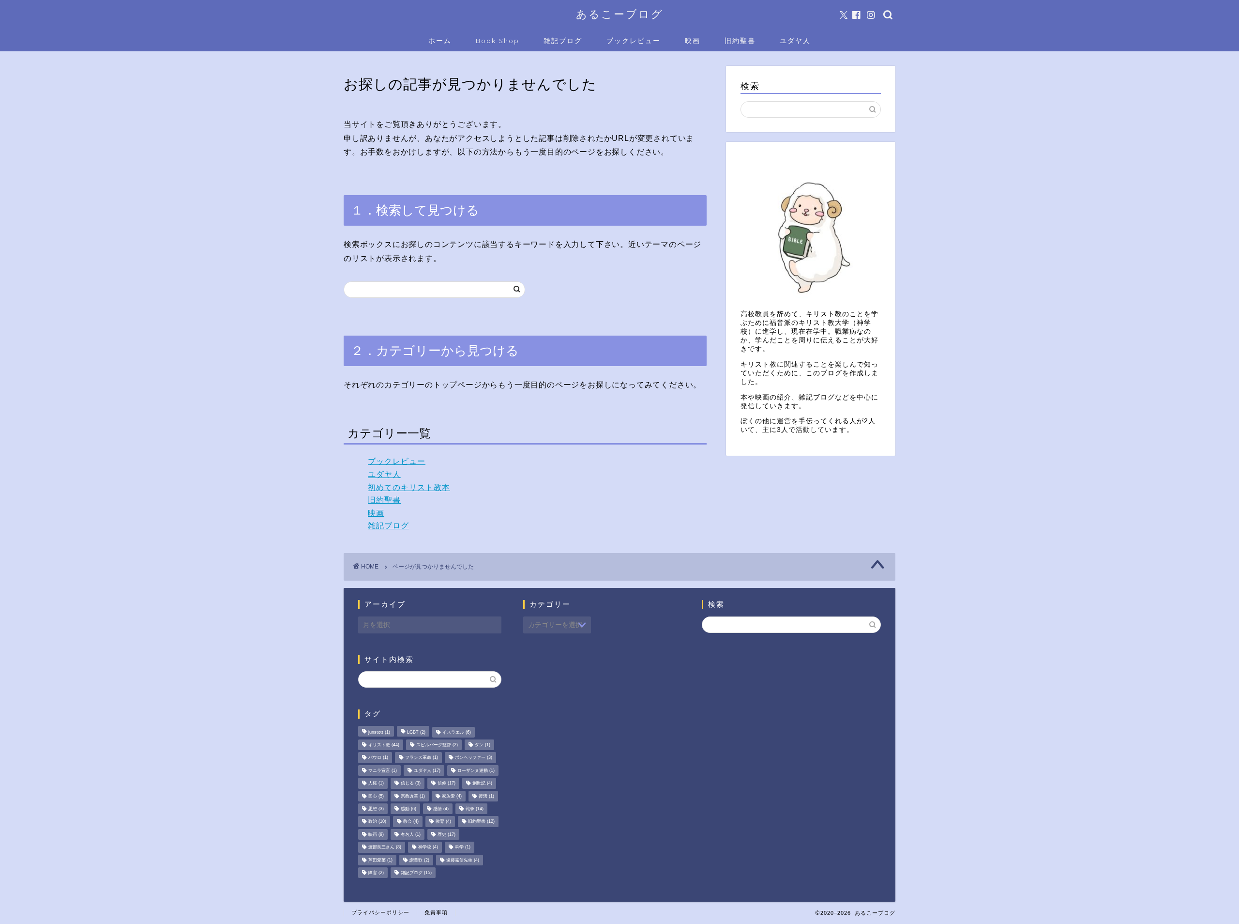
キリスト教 (383, 744)
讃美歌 (419, 860)
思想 (376, 808)
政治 (377, 821)
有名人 (411, 834)
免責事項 (436, 912)
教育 (443, 821)
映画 (692, 40)
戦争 (475, 808)
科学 (462, 847)
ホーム (440, 40)
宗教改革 (413, 796)
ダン (482, 744)
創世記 (482, 783)
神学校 (428, 847)
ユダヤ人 (795, 40)
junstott (379, 732)
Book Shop (497, 40)
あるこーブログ (620, 13)
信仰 (446, 783)
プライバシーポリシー (380, 912)
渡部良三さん (384, 847)
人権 (376, 783)
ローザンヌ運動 (476, 770)
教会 (411, 821)
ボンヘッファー (473, 757)
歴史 (446, 834)
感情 (441, 808)
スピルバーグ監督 (437, 744)
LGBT (416, 732)
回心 (376, 796)
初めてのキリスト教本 (409, 487)
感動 (408, 808)
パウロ (378, 757)
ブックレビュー (633, 40)
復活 (486, 796)
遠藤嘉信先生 (462, 860)
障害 (376, 872)
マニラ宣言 (382, 770)
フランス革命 (421, 757)
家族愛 (452, 796)
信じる (411, 783)
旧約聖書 (740, 40)
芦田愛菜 (380, 860)
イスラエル (456, 732)
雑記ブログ (563, 40)
